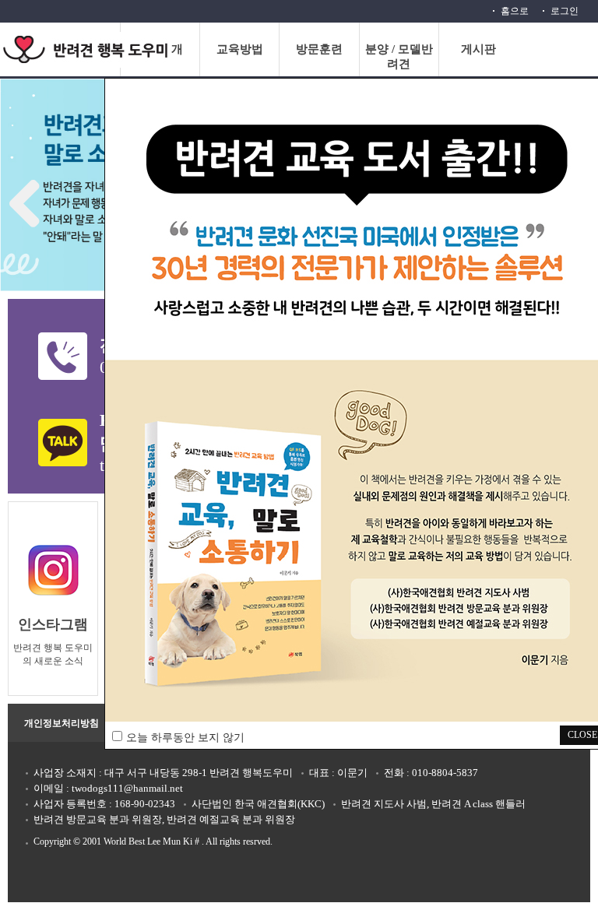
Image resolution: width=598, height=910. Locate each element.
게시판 (478, 49)
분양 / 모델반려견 (399, 56)
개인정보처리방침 (61, 723)
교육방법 (239, 49)
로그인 (565, 10)
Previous (31, 199)
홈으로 (515, 10)
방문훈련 (319, 49)
